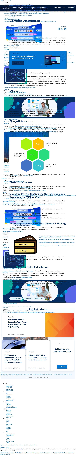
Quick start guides (10, 416)
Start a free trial (9, 389)
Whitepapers (8, 427)
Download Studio (9, 390)
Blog (7, 431)
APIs (64, 7)
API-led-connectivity (20, 257)
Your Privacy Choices (4, 447)
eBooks (7, 425)
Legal (1, 445)
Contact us (8, 417)
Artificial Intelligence (21, 8)
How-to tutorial (39, 298)
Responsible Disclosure (25, 445)
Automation (57, 7)
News (14, 7)
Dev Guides (34, 8)
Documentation (9, 414)
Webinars (8, 420)
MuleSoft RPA (9, 386)
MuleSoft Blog (5, 8)
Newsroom (8, 439)
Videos (7, 422)
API (7, 393)
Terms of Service (6, 445)
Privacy (12, 445)
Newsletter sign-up (10, 441)
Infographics (8, 428)
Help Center (8, 410)
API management (9, 394)
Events (7, 437)
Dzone (26, 289)
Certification (8, 404)
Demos (7, 421)
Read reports (17, 63)
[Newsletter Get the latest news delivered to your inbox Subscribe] (62, 370)
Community (8, 411)
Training (7, 403)
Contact (18, 445)
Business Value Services (11, 407)
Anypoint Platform (16, 298)
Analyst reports (9, 424)
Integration (8, 396)
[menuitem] (22, 4)
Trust (15, 445)
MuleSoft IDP (9, 387)
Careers (7, 442)
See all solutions (9, 400)
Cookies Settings (34, 445)
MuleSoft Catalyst (10, 406)
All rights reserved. (19, 449)
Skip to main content (6, 0)
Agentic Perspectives (43, 8)
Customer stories (9, 435)
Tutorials (8, 413)
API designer (33, 203)
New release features (10, 434)
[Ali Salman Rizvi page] (13, 27)
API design (28, 298)
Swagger (14, 203)
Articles (7, 429)
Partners (8, 438)
